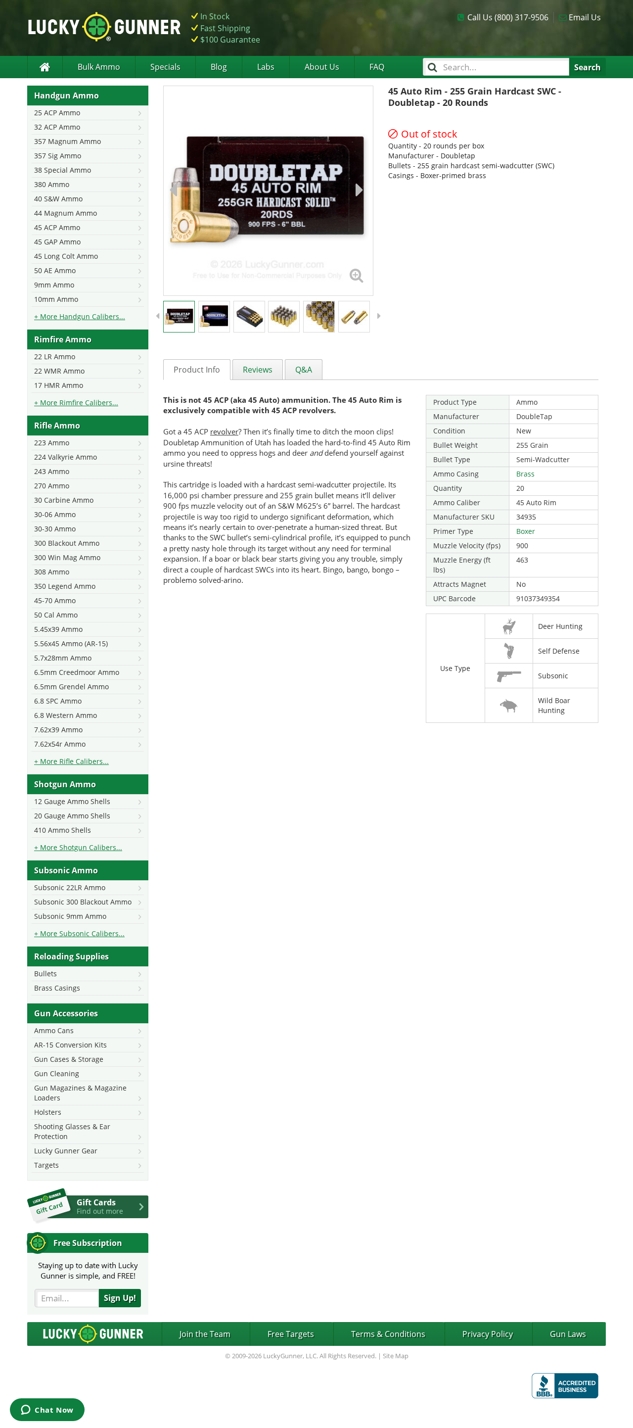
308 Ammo (51, 571)
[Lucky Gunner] (44, 67)
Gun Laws (568, 1334)
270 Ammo (51, 485)
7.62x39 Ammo (58, 729)
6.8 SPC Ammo (58, 701)
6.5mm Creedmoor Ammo (76, 672)
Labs (265, 66)
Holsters (47, 1112)
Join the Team (205, 1334)
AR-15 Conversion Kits (70, 1044)
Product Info (197, 369)
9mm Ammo (54, 284)
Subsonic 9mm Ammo (70, 916)
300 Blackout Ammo (66, 543)
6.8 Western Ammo (65, 715)
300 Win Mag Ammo (67, 557)
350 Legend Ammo (64, 586)
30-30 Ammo (55, 528)
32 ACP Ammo (57, 127)
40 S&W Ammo (58, 198)
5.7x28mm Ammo (62, 658)
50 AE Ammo (55, 270)
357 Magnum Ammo (67, 141)
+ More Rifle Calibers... (71, 761)
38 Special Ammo (62, 170)
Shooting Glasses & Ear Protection (72, 1131)
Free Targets (291, 1334)
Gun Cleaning (56, 1073)
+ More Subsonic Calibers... (79, 933)
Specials (165, 66)
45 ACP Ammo (57, 227)
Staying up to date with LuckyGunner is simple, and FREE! (88, 1270)
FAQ (376, 66)
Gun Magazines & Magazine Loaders (80, 1092)
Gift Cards (100, 1206)
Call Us (507, 17)
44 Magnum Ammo (65, 213)
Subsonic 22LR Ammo (69, 887)
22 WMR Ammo (59, 371)
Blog (219, 66)
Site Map (395, 1355)
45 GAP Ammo (57, 241)
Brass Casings (57, 988)
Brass (525, 473)
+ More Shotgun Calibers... (78, 847)
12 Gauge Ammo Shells (72, 801)
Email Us (585, 17)
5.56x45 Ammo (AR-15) (71, 643)
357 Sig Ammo (57, 155)
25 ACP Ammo (57, 112)
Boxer (525, 531)
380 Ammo (51, 184)
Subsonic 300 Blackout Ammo (83, 901)
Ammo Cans (54, 1030)
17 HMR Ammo (58, 385)
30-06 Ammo (55, 514)
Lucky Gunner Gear (65, 1150)
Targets (46, 1165)
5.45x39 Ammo (58, 629)
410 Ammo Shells (62, 830)
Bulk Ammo (99, 66)
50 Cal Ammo (56, 614)
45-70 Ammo (55, 600)
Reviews (257, 369)
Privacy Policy (487, 1334)
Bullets (45, 973)
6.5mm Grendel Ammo (71, 686)
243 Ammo (51, 471)
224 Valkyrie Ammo (65, 457)
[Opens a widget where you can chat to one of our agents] (47, 1410)
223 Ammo (51, 442)
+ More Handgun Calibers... (79, 316)
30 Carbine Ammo (63, 500)
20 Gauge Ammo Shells (72, 815)
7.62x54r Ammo (60, 744)
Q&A (303, 369)
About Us (322, 66)
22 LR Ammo (54, 356)
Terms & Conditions (388, 1334)
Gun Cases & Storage (68, 1059)
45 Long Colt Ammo (66, 256)
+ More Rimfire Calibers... (76, 402)
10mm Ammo (56, 299)
